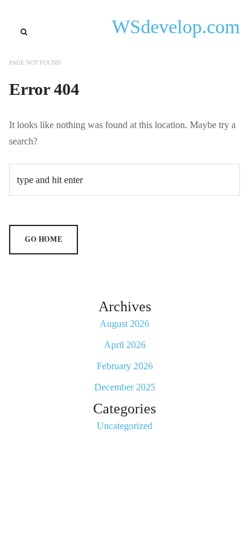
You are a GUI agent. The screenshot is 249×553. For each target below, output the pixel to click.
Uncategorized (124, 426)
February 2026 (125, 366)
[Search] (24, 32)
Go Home (43, 239)
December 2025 (124, 387)
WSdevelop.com (176, 26)
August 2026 (124, 324)
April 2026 (125, 345)
